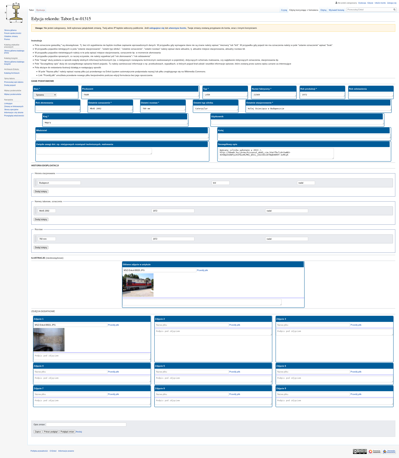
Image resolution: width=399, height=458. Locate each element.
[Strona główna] (13, 12)
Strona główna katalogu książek (14, 63)
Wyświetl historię (336, 10)
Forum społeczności (12, 33)
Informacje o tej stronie (13, 112)
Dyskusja (362, 3)
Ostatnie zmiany (11, 36)
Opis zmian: (39, 424)
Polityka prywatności (39, 451)
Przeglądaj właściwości (14, 116)
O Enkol (53, 451)
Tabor (31, 10)
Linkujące (8, 103)
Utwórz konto (380, 3)
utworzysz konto (177, 28)
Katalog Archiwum (11, 73)
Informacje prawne (66, 451)
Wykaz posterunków (12, 94)
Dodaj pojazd (10, 85)
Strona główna (10, 30)
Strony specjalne (11, 109)
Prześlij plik (202, 270)
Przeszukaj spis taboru (13, 82)
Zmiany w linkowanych (13, 106)
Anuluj (79, 431)
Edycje (370, 3)
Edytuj (323, 10)
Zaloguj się (392, 3)
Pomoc (7, 39)
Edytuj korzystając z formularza (303, 10)
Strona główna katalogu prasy (14, 52)
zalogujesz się (156, 28)
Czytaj (284, 10)
